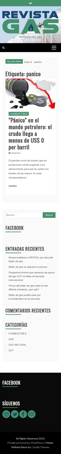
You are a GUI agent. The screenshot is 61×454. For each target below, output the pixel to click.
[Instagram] (6, 417)
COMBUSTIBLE (19, 113)
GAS (11, 339)
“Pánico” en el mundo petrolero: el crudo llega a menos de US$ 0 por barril (30, 133)
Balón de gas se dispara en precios (28, 266)
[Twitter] (15, 417)
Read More (13, 186)
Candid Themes (40, 447)
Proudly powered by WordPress (25, 442)
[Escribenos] (32, 417)
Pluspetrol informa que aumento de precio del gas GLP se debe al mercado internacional (32, 276)
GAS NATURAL (18, 344)
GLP (11, 350)
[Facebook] (23, 417)
